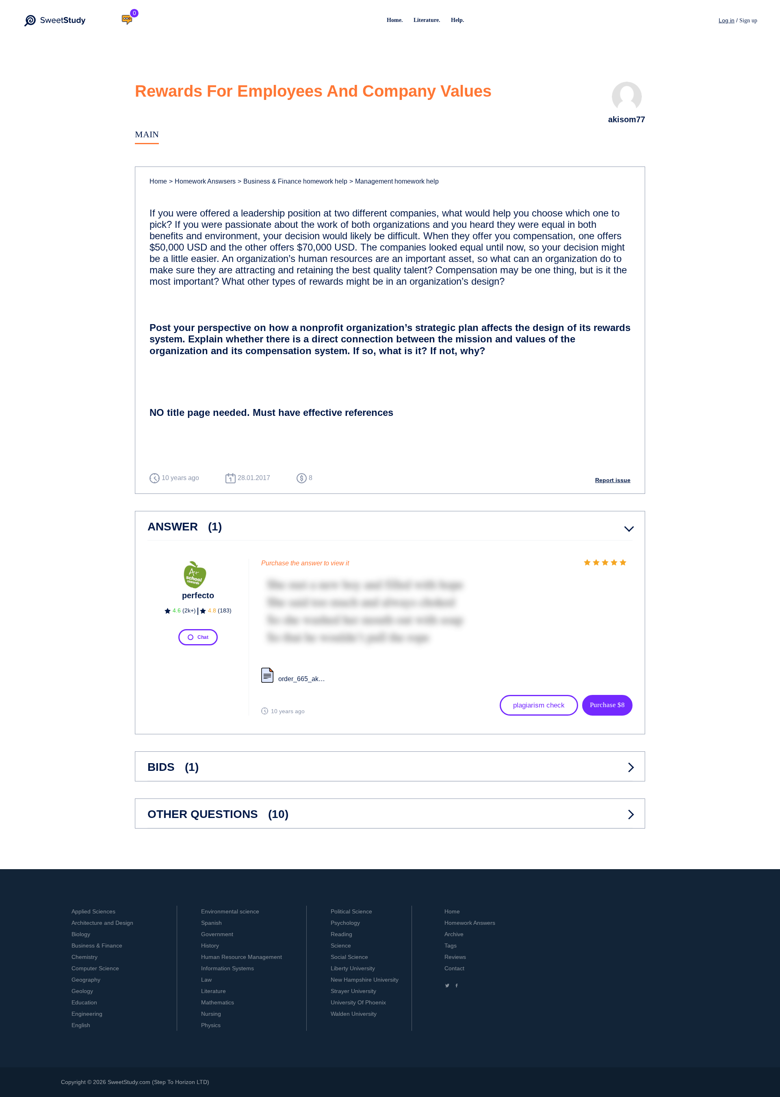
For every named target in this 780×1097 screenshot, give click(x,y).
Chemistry (85, 957)
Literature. (427, 20)
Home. (395, 20)
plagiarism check (539, 705)
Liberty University (353, 968)
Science (341, 945)
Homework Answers (469, 923)
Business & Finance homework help (292, 181)
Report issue (612, 480)
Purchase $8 (607, 705)
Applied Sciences (93, 911)
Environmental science (230, 911)
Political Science (351, 911)
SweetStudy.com (129, 1082)
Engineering (87, 1013)
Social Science (349, 957)
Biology (81, 934)
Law (206, 979)
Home (158, 181)
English (81, 1025)
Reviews (455, 957)
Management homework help (394, 181)
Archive (454, 934)
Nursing (211, 1013)
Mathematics (217, 1002)
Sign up (748, 20)
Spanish (211, 923)
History (210, 945)
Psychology (345, 923)
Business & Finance (97, 945)
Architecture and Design (102, 923)
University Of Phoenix (358, 1002)
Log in (726, 20)
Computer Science (95, 968)
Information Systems (227, 968)
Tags (450, 945)
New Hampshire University (365, 979)
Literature (213, 991)
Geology (82, 991)
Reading (341, 934)
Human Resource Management (241, 957)
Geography (86, 979)
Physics (211, 1025)
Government (217, 934)
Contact (454, 968)
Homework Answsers (202, 181)
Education (84, 1002)
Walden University (354, 1013)
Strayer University (353, 991)
